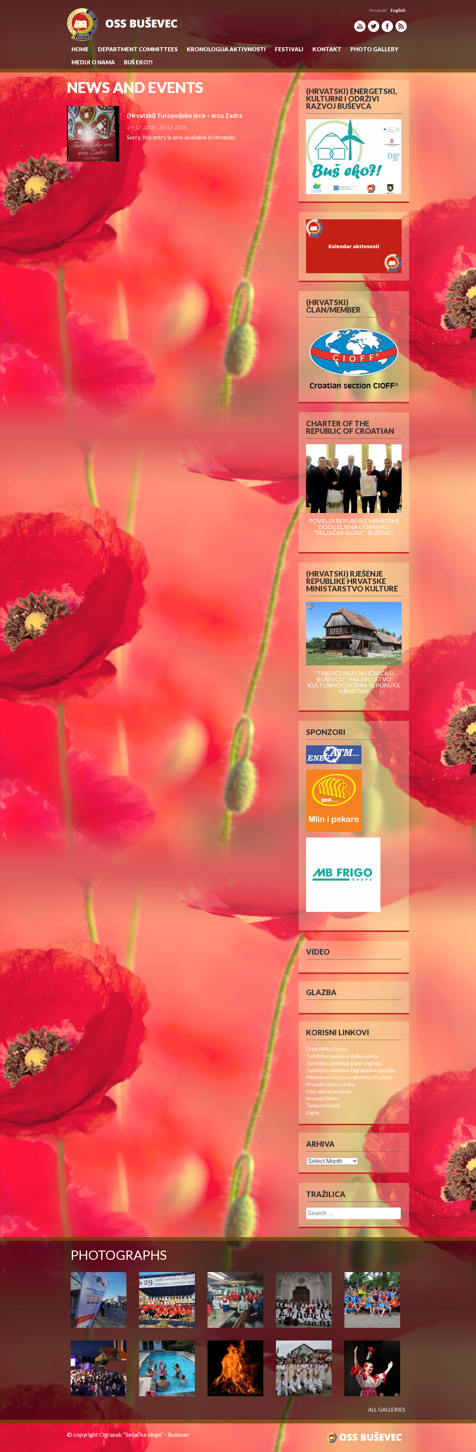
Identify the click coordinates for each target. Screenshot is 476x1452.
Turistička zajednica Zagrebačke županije (350, 1070)
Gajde (312, 1113)
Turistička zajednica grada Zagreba (344, 1063)
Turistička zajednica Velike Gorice (342, 1056)
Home (80, 49)
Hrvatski (224, 137)
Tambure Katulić (323, 1106)
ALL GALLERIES (386, 1409)
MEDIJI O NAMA (93, 62)
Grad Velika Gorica (326, 1049)
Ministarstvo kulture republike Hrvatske (349, 1077)
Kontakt (326, 49)
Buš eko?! (138, 62)
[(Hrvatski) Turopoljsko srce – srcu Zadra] (93, 134)
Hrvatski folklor (323, 1098)
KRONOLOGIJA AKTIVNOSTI (226, 49)
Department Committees (138, 49)
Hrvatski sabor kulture (330, 1084)
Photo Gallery (374, 49)
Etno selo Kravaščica (328, 1091)
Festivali (289, 49)
